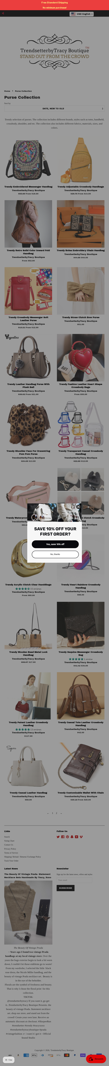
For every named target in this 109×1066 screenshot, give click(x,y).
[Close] (78, 506)
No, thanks (55, 554)
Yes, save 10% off (55, 544)
